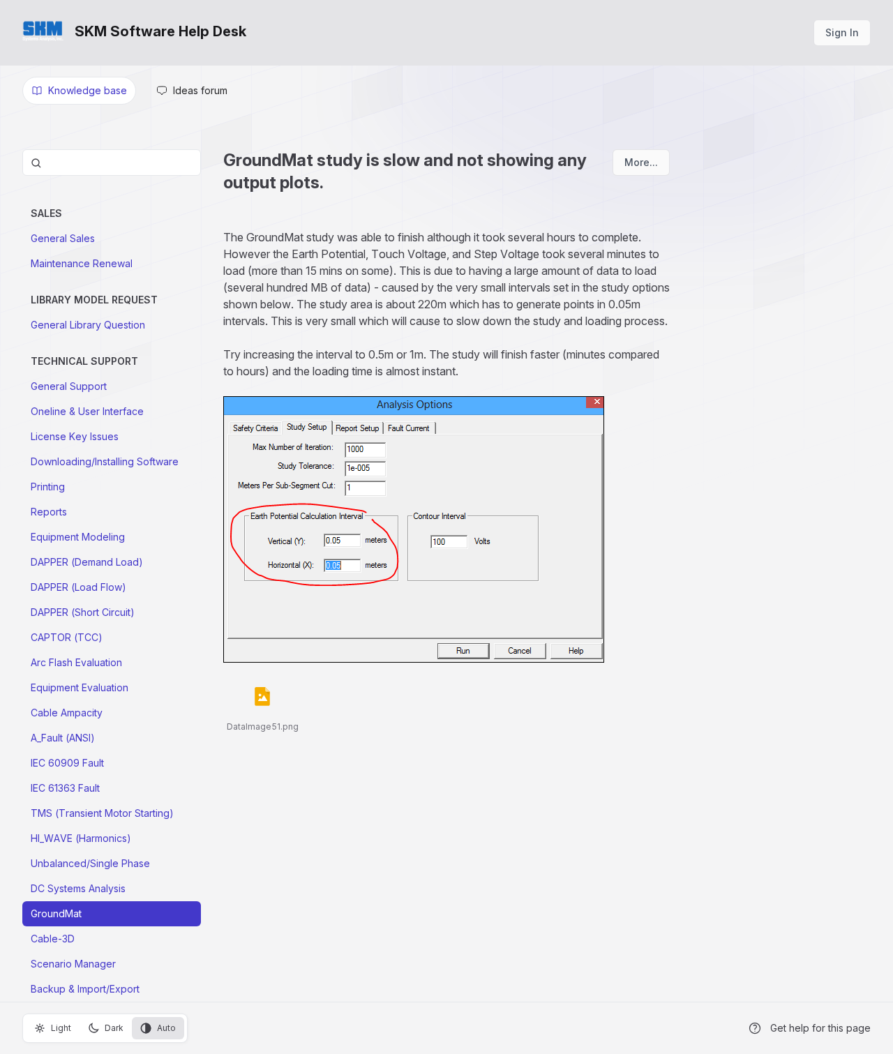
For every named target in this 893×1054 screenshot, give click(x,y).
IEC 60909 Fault (67, 763)
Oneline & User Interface (87, 411)
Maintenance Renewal (82, 263)
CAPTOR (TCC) (67, 637)
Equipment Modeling (78, 537)
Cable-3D (53, 938)
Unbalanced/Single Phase (90, 863)
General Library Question (88, 325)
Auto (166, 1028)
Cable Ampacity (67, 712)
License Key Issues (75, 436)
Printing (48, 486)
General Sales (63, 238)
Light (61, 1028)
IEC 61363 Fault (65, 788)
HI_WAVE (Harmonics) (81, 838)
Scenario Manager (73, 964)
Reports (49, 512)
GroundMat (56, 913)
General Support (69, 386)
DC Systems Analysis (78, 888)
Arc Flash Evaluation (76, 662)
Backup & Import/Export (85, 989)
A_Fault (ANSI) (63, 738)
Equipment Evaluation (79, 687)
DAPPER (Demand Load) (87, 562)
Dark (114, 1028)
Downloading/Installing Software (105, 461)
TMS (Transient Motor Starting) (102, 813)
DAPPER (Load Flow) (78, 587)
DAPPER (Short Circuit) (83, 612)
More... (641, 162)
